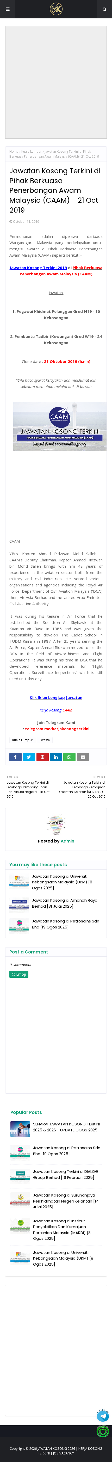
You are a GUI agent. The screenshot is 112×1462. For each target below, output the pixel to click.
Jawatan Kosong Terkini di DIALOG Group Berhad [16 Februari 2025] (65, 1174)
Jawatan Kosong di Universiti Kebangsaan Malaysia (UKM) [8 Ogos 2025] (62, 882)
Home (13, 151)
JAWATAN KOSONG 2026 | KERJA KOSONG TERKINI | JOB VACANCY (70, 1450)
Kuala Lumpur (31, 151)
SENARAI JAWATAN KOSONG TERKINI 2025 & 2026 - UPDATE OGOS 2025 (66, 1127)
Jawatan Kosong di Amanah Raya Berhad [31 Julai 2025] (64, 903)
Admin (67, 841)
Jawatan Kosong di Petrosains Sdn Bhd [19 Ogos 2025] (65, 924)
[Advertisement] (56, 82)
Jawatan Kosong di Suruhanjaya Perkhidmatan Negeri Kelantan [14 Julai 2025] (66, 1201)
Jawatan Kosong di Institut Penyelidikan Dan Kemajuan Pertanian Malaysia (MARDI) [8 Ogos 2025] (62, 1229)
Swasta (45, 740)
